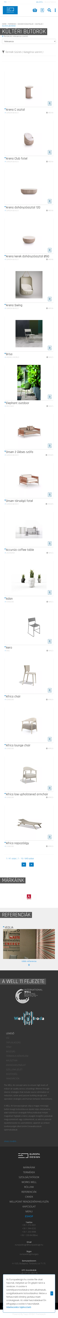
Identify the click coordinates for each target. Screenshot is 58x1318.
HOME (4, 24)
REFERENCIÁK (29, 1191)
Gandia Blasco (12, 113)
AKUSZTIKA (11, 1060)
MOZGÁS (10, 1051)
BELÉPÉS (39, 2)
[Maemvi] (29, 944)
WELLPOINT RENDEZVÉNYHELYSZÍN (29, 1201)
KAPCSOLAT (29, 1206)
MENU (29, 1211)
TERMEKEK (12, 24)
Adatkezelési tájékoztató (18, 1307)
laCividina (10, 553)
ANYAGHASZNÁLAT (16, 1065)
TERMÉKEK (29, 1172)
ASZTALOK (39, 24)
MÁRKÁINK (29, 1167)
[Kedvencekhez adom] (50, 105)
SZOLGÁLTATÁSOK (29, 1177)
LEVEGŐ (10, 1033)
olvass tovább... (10, 1141)
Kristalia (9, 406)
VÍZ (7, 1037)
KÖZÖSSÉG (11, 1074)
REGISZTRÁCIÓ (50, 2)
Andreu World (12, 357)
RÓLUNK (29, 1187)
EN (9, 2)
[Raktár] (42, 10)
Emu (7, 650)
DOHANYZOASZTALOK (25, 24)
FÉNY (8, 1046)
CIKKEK (29, 1196)
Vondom (9, 602)
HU (5, 2)
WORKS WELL (29, 1182)
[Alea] (31, 897)
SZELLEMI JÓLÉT (14, 1069)
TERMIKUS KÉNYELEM (17, 1055)
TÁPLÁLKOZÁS (13, 1042)
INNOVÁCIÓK (12, 1078)
